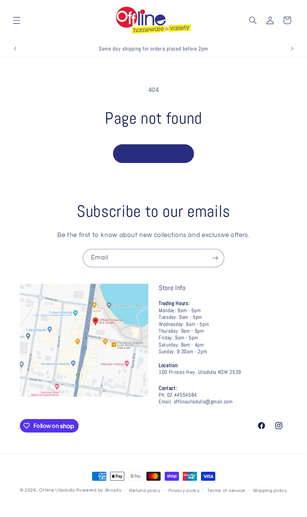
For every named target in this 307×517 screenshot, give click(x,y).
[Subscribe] (215, 258)
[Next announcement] (292, 48)
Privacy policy (184, 491)
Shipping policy (270, 491)
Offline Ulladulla (57, 490)
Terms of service (226, 491)
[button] (16, 20)
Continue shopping (153, 154)
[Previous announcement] (15, 48)
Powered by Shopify (99, 490)
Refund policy (145, 491)
